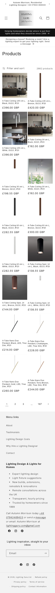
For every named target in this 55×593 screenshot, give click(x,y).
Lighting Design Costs (18, 439)
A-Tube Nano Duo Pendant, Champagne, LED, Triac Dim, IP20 (38, 343)
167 (40, 404)
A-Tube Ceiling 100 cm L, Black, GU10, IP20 (14, 102)
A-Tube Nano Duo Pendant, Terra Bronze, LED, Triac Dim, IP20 (38, 382)
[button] (6, 18)
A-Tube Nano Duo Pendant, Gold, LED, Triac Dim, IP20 (14, 384)
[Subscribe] (45, 553)
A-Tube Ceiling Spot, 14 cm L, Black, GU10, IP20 (39, 265)
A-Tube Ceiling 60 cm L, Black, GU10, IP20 (13, 226)
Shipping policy (18, 586)
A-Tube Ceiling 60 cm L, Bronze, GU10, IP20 (39, 226)
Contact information (37, 586)
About (9, 425)
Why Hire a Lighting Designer (22, 446)
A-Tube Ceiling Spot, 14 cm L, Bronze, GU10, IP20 (14, 304)
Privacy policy (20, 582)
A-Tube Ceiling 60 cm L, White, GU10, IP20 (13, 265)
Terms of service (36, 582)
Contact (10, 453)
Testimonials (12, 432)
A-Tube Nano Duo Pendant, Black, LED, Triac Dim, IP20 (14, 343)
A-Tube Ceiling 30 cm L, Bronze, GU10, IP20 (13, 188)
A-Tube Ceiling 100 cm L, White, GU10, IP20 (14, 149)
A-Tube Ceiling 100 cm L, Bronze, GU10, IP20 (39, 102)
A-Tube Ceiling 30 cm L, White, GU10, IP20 (39, 188)
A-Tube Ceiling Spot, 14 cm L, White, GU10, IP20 (39, 304)
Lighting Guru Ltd (23, 577)
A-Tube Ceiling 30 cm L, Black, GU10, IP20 (39, 141)
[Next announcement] (49, 4)
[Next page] (48, 404)
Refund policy (41, 577)
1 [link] (6, 404)
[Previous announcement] (5, 4)
